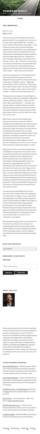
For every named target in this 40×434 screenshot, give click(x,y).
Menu (21, 18)
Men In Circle (7, 398)
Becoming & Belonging (10, 366)
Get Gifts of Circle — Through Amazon (15, 389)
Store (7, 392)
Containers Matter (9, 414)
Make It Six (7, 33)
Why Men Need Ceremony (11, 405)
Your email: (6, 260)
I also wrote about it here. (16, 401)
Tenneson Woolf (15, 11)
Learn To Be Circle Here (10, 378)
